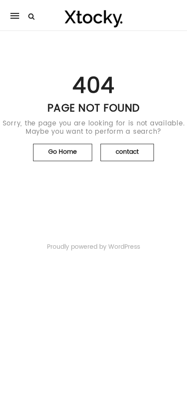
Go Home (62, 152)
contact (127, 152)
